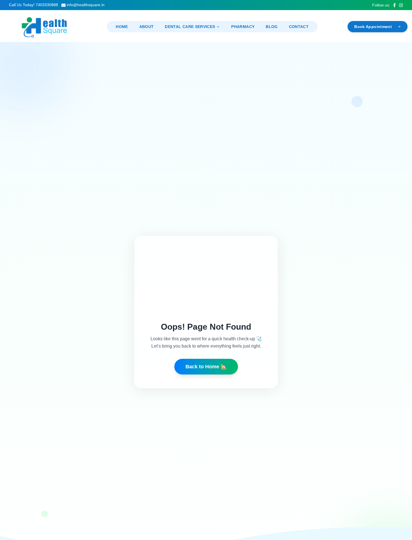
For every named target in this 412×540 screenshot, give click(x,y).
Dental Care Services (190, 26)
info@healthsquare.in (86, 5)
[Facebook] (394, 5)
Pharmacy (242, 26)
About (146, 26)
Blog (271, 26)
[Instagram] (401, 5)
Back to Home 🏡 (206, 366)
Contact (299, 26)
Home (122, 26)
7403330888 (47, 5)
